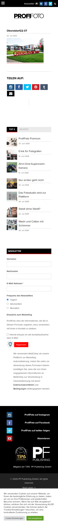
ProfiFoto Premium (29, 138)
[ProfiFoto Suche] (55, 4)
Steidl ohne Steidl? (29, 209)
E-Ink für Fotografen (30, 151)
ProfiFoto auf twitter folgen (35, 430)
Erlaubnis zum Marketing (19, 314)
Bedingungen (19, 388)
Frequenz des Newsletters (20, 295)
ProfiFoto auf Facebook (37, 422)
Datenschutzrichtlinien (23, 384)
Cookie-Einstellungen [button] (14, 518)
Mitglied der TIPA (21, 466)
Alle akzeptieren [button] (35, 518)
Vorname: (11, 259)
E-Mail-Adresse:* (15, 283)
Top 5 (12, 129)
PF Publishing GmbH (41, 466)
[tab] (12, 129)
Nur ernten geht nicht (31, 180)
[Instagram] (41, 3)
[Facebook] (45, 3)
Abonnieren (43, 438)
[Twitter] (50, 3)
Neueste (23, 129)
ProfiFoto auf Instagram (37, 414)
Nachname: (12, 271)
